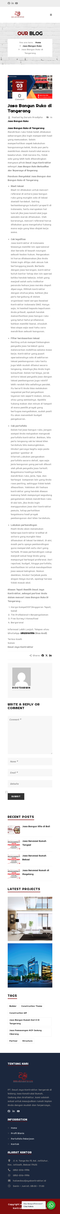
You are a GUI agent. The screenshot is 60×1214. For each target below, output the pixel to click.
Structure (27, 1041)
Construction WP (18, 1013)
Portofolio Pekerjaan (22, 1138)
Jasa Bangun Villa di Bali (36, 826)
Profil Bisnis (17, 1133)
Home (38, 42)
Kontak (15, 1144)
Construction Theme (31, 1006)
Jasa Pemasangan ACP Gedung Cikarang (25, 1032)
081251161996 (27, 633)
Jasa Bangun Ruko (32, 46)
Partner (13, 1041)
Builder (12, 1006)
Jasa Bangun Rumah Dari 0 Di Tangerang (24, 1022)
